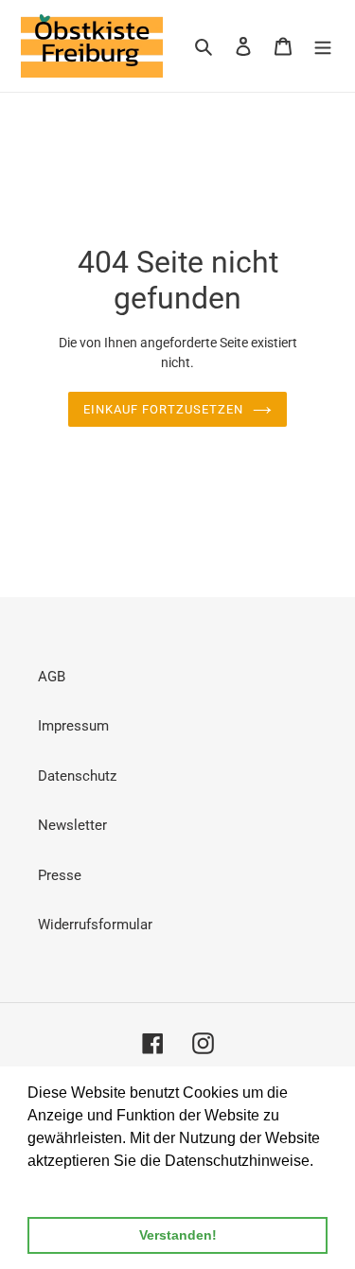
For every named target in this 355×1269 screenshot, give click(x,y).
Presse (59, 875)
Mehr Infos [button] (65, 1186)
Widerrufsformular (95, 924)
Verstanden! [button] (178, 1235)
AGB (51, 676)
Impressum (73, 725)
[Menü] (323, 46)
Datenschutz (77, 775)
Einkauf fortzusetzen (163, 409)
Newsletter (72, 825)
